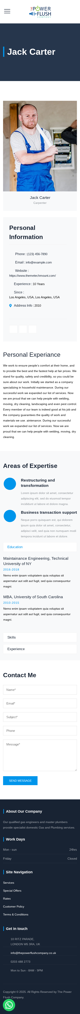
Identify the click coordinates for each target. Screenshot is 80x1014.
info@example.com (39, 262)
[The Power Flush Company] (40, 11)
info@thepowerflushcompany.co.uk (33, 953)
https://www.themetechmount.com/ (32, 275)
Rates (7, 898)
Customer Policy (13, 906)
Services (8, 882)
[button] (9, 1005)
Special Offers (12, 890)
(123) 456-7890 (37, 254)
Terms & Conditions (15, 914)
